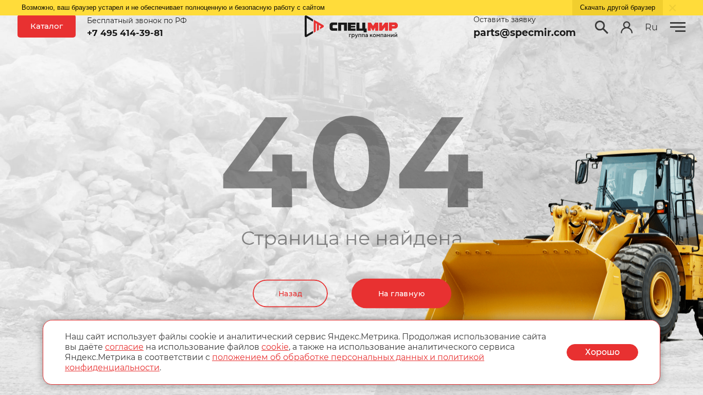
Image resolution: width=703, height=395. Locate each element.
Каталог (46, 26)
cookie (275, 347)
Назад (290, 293)
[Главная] (351, 27)
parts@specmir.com (524, 33)
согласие (124, 347)
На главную (401, 293)
